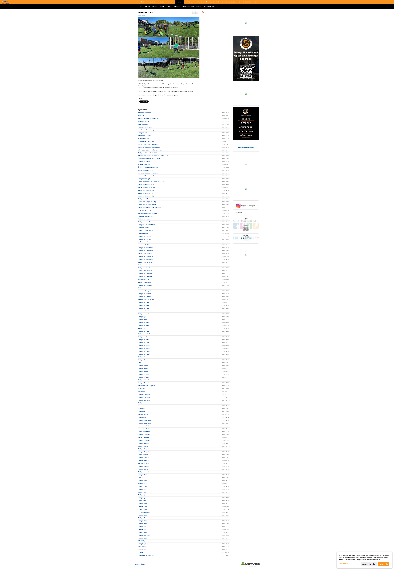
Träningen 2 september (144, 440)
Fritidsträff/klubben (143, 414)
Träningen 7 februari (143, 380)
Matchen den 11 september (145, 271)
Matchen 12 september (144, 431)
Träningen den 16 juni (143, 305)
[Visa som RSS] (203, 12)
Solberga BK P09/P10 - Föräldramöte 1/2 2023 (150, 150)
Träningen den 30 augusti (144, 288)
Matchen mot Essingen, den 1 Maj (147, 202)
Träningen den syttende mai (145, 334)
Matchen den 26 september (145, 253)
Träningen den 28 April (144, 345)
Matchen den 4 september (145, 282)
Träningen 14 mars (143, 371)
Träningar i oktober (143, 233)
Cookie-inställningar (139, 564)
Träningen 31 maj (142, 319)
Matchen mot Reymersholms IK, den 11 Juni (149, 176)
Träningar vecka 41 (143, 417)
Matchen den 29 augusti (144, 291)
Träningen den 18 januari (144, 161)
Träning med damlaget (144, 179)
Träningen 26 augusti (143, 449)
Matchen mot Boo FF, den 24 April (147, 204)
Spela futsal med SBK (143, 121)
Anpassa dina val (344, 564)
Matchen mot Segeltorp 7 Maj (146, 196)
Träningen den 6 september (145, 276)
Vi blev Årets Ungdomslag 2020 (146, 385)
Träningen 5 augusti (143, 472)
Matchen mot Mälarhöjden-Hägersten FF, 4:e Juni (151, 181)
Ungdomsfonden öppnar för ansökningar (149, 144)
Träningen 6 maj (142, 526)
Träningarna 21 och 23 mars (145, 216)
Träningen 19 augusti (143, 457)
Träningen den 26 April (144, 348)
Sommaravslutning (143, 483)
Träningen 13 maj (142, 521)
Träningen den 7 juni (143, 314)
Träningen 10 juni (142, 486)
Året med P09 (141, 391)
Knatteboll (189, 2)
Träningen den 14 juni (143, 308)
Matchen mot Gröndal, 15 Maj (145, 193)
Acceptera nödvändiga (368, 564)
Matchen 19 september (144, 429)
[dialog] (364, 560)
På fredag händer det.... (144, 512)
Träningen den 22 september (145, 256)
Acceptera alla (383, 564)
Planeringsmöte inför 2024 (145, 127)
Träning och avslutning (144, 394)
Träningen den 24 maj (143, 325)
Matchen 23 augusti (143, 454)
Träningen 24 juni (142, 475)
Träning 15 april (142, 544)
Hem (143, 2)
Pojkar (179, 2)
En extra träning (142, 388)
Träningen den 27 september (145, 250)
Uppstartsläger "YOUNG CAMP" (146, 141)
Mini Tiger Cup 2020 (143, 463)
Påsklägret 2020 (142, 546)
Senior (162, 2)
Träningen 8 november (144, 403)
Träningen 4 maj (142, 529)
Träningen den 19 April (144, 354)
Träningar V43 (141, 411)
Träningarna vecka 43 (143, 227)
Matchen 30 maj (142, 500)
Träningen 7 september (144, 434)
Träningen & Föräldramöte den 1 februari (148, 153)
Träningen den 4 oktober (144, 239)
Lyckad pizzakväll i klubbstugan (146, 130)
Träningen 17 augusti (143, 460)
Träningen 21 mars (143, 368)
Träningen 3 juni (142, 495)
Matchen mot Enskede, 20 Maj (146, 190)
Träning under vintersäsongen (146, 555)
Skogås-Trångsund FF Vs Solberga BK (148, 118)
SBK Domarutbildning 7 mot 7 (145, 170)
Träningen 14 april (142, 357)
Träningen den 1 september (145, 285)
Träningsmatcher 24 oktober (145, 230)
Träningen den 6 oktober (144, 236)
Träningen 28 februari (143, 374)
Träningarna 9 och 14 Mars (145, 222)
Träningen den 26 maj (143, 322)
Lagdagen (140, 552)
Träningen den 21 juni (143, 302)
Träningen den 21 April (144, 351)
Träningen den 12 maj (143, 337)
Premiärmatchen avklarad (144, 535)
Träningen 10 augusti (143, 469)
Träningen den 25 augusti (144, 293)
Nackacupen (141, 406)
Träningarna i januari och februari (147, 225)
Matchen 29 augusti (143, 446)
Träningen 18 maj (142, 518)
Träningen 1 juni (142, 498)
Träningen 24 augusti (143, 452)
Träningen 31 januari (143, 383)
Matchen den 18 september (145, 262)
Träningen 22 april (142, 538)
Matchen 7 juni (142, 492)
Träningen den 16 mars (144, 219)
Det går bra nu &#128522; (144, 135)
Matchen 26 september (144, 426)
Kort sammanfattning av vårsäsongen (148, 173)
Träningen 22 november (144, 397)
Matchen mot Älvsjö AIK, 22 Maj (146, 187)
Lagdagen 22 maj (142, 509)
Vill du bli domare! (143, 124)
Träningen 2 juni (145, 12)
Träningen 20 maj (142, 515)
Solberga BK (151, 2)
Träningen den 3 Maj (143, 342)
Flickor (170, 2)
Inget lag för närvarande (144, 112)
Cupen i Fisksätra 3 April (144, 210)
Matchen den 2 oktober (144, 245)
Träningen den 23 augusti (144, 296)
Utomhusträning (142, 549)
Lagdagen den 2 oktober (144, 242)
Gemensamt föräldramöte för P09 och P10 (149, 158)
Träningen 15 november (144, 400)
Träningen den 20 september (145, 259)
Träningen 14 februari (143, 377)
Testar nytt (141, 477)
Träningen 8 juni (142, 489)
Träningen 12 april (142, 360)
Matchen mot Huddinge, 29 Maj (146, 184)
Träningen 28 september (144, 423)
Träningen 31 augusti (143, 443)
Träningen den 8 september (145, 273)
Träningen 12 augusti (143, 466)
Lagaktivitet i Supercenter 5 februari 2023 (149, 147)
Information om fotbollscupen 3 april (147, 213)
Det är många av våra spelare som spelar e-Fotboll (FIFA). (153, 156)
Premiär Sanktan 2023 (143, 138)
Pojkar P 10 (141, 115)
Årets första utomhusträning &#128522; (148, 167)
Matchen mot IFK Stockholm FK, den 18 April (149, 207)
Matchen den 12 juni (143, 311)
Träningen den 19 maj (143, 331)
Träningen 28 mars (143, 365)
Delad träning (141, 541)
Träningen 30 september (144, 420)
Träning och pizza (142, 133)
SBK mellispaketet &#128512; (145, 279)
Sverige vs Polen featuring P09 (146, 299)
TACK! (139, 362)
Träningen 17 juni (142, 480)
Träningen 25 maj (142, 506)
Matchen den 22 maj (143, 328)
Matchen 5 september (143, 437)
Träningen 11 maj (142, 523)
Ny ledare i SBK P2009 (143, 164)
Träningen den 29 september (145, 248)
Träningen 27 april (142, 532)
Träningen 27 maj (142, 503)
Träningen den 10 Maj (143, 199)
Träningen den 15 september (145, 265)
